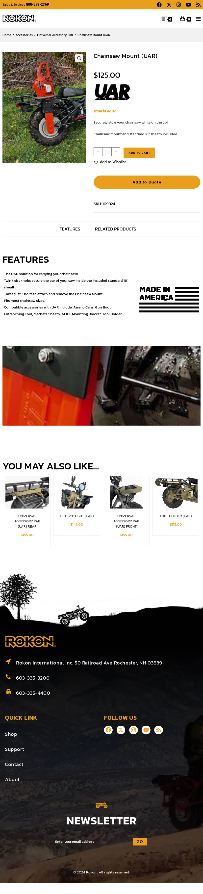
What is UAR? (105, 110)
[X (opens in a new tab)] (169, 4)
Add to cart (139, 153)
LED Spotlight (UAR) (77, 516)
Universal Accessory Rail (55, 35)
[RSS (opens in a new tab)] (197, 4)
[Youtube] (146, 730)
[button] (79, 58)
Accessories (24, 35)
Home (6, 35)
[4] (163, 19)
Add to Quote (146, 182)
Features (70, 229)
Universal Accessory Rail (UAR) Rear (27, 521)
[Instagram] (133, 730)
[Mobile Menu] (197, 18)
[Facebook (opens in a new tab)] (159, 4)
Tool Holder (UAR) (176, 516)
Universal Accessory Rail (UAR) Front (126, 521)
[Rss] (158, 730)
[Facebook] (108, 730)
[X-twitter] (121, 730)
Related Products (115, 229)
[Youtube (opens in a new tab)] (188, 4)
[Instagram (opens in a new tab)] (178, 4)
